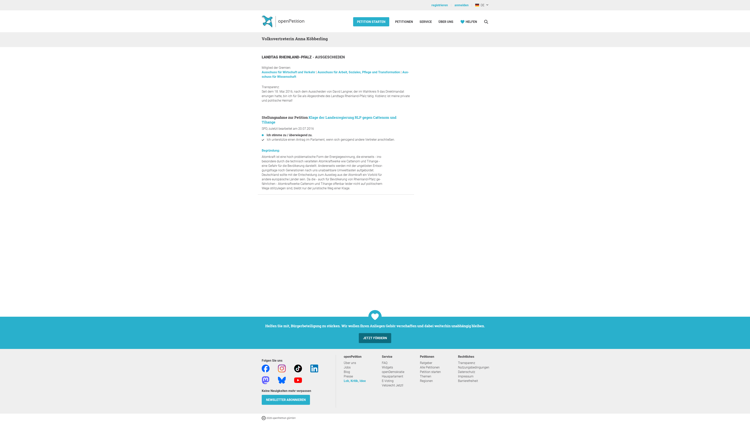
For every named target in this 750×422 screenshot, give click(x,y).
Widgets (387, 367)
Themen (425, 376)
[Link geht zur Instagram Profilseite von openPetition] (282, 368)
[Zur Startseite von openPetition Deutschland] (283, 21)
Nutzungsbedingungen (473, 367)
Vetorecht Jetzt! (392, 385)
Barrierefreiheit (468, 381)
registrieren (439, 5)
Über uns (350, 363)
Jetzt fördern (375, 338)
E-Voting (388, 381)
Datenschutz (466, 372)
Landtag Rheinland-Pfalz (287, 57)
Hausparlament (392, 376)
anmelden (461, 5)
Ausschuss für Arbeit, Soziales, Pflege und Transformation (359, 72)
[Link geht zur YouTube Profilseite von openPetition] (298, 380)
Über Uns (445, 22)
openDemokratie (393, 372)
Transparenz (466, 363)
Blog (347, 372)
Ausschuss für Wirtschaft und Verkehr (289, 72)
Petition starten (371, 22)
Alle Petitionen (430, 367)
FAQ (385, 363)
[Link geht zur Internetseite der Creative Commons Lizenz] (264, 418)
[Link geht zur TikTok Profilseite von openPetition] (298, 368)
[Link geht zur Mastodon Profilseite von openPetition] (266, 380)
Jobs (347, 367)
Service (426, 22)
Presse (348, 376)
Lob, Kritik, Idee (355, 381)
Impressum (465, 376)
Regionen (426, 381)
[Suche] (486, 22)
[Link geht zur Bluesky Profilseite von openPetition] (282, 380)
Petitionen (404, 22)
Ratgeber (426, 363)
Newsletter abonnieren (286, 400)
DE (481, 5)
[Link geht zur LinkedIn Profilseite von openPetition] (314, 368)
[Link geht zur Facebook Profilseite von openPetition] (266, 368)
